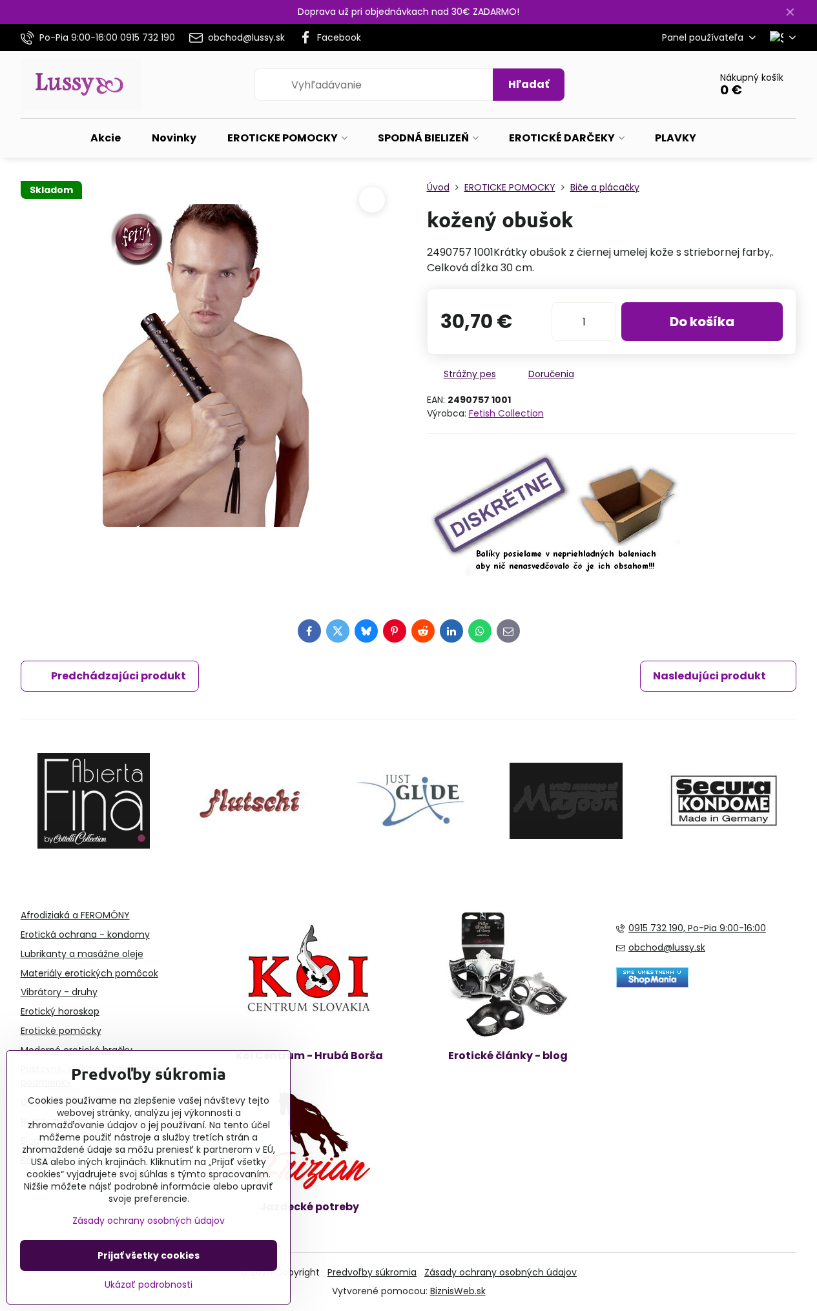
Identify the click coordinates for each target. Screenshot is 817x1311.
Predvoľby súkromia (372, 1272)
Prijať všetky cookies (149, 1255)
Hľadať (528, 84)
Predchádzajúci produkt (118, 675)
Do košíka (702, 322)
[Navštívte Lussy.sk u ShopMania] (652, 984)
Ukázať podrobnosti (148, 1285)
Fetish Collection (506, 413)
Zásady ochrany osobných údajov (500, 1272)
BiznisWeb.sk (458, 1291)
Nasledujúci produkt (709, 675)
